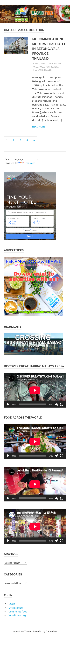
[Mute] (56, 404)
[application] (35, 390)
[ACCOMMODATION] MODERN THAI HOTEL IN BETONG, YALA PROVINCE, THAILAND (49, 48)
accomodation (41, 66)
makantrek (55, 63)
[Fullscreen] (61, 404)
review (54, 66)
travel (47, 69)
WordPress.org (17, 615)
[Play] (8, 404)
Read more (38, 126)
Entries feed (15, 607)
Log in (11, 603)
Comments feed (17, 611)
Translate (29, 162)
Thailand (38, 69)
